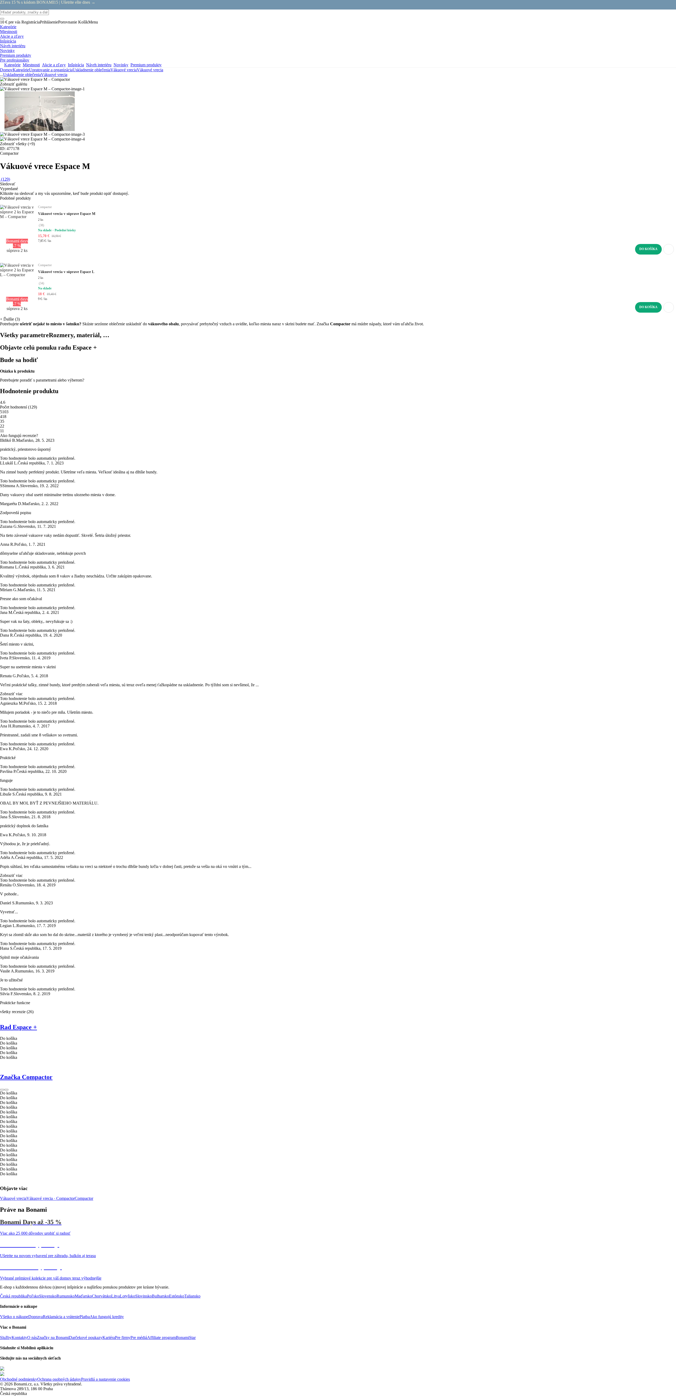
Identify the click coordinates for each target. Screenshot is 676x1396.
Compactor (84, 1198)
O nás (32, 1337)
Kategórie (21, 70)
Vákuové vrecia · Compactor (50, 1198)
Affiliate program (161, 1337)
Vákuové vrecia (150, 70)
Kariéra (108, 1337)
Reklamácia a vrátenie (61, 1316)
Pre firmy (122, 1337)
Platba (84, 1316)
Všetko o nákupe (14, 1316)
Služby (6, 1337)
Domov (6, 70)
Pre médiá (138, 1337)
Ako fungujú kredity (107, 1316)
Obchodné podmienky (18, 1379)
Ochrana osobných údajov (59, 1379)
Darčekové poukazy (85, 1337)
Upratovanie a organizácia (51, 70)
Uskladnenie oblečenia (91, 70)
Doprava (35, 1316)
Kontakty (19, 1337)
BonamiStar (186, 1337)
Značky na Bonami (53, 1337)
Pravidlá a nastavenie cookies (105, 1379)
